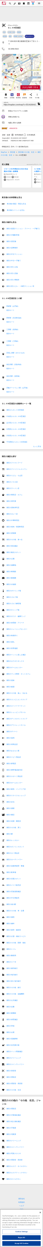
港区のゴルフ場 (12, 597)
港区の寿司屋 (11, 501)
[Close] (40, 1212)
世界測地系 (19, 135)
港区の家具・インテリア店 (16, 789)
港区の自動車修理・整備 (15, 866)
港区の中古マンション (14, 254)
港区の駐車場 (11, 872)
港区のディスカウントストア (16, 719)
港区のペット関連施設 (14, 1051)
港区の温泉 (10, 680)
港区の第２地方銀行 (13, 981)
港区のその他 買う (13, 827)
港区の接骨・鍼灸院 (13, 930)
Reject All (21, 1237)
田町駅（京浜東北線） (14, 318)
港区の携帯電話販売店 (14, 770)
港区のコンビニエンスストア (16, 699)
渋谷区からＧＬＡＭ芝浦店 (16, 435)
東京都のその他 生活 (26, 152)
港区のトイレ (11, 949)
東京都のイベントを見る (15, 210)
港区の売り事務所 (12, 280)
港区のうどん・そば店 (14, 475)
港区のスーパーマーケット (16, 706)
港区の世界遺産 (12, 648)
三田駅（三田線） (12, 341)
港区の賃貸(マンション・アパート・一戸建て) (23, 228)
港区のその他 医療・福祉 (16, 943)
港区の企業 (10, 1032)
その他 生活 (11, 32)
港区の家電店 (11, 763)
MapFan (4, 152)
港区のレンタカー (12, 840)
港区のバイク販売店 (13, 885)
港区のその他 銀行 (13, 987)
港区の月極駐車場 (12, 235)
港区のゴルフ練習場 (13, 603)
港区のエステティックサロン (16, 1173)
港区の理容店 (11, 1077)
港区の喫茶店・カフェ (14, 495)
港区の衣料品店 (12, 744)
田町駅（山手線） (18, 36)
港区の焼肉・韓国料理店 (15, 527)
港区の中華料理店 (12, 520)
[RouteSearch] (14, 3)
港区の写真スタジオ (13, 1153)
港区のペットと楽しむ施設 (16, 655)
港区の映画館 (11, 571)
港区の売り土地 (12, 267)
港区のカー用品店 (12, 853)
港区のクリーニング (13, 1058)
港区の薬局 (10, 738)
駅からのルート (30, 36)
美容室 (19, 32)
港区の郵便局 (11, 955)
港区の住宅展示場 (12, 1045)
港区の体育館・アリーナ (15, 623)
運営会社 (21, 1199)
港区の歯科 (10, 923)
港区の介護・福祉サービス (16, 936)
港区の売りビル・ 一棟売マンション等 (20, 286)
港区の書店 (10, 815)
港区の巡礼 (10, 642)
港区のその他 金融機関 (15, 994)
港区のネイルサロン (13, 1179)
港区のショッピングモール (16, 712)
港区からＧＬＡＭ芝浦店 (15, 410)
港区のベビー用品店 (13, 757)
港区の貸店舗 (11, 241)
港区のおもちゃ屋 (12, 751)
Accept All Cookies (21, 1243)
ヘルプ (21, 1206)
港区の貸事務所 (12, 248)
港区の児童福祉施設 (13, 1115)
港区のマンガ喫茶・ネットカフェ (18, 674)
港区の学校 (10, 1026)
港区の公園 (10, 559)
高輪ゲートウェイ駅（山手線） (17, 388)
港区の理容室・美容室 (14, 1083)
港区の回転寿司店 (12, 507)
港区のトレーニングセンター (16, 629)
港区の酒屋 (10, 808)
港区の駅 (9, 834)
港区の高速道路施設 (13, 891)
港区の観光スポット (13, 552)
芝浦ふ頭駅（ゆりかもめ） (16, 353)
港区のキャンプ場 (12, 610)
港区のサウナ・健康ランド (16, 616)
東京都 (5, 36)
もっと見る (37, 446)
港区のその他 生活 (13, 1090)
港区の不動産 (11, 1128)
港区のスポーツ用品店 (14, 776)
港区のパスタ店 (12, 482)
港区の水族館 (11, 584)
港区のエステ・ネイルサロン (16, 1166)
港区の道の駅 (11, 904)
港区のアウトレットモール (16, 725)
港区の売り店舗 (12, 273)
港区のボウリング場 (13, 591)
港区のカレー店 (12, 514)
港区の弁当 (10, 802)
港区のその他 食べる (14, 539)
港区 (10, 36)
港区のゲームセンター (14, 667)
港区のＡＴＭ (11, 962)
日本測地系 (31, 135)
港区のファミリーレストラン (16, 469)
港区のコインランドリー (15, 1064)
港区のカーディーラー (14, 859)
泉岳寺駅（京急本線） (14, 364)
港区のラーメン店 (12, 488)
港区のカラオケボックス (15, 661)
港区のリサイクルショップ (16, 795)
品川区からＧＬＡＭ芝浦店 (16, 423)
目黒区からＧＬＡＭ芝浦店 (16, 429)
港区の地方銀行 (12, 975)
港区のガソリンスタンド (15, 847)
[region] (21, 72)
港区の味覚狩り (12, 635)
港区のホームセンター (14, 783)
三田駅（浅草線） (12, 329)
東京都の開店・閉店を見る (16, 204)
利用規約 (21, 1202)
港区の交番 (10, 1007)
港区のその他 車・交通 (15, 911)
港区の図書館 (11, 1013)
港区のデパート (12, 731)
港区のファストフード (14, 463)
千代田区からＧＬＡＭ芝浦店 (16, 442)
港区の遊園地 (11, 565)
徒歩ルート (10, 310)
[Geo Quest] (33, 3)
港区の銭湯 (10, 687)
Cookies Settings (21, 1231)
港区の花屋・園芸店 (13, 821)
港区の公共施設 (12, 1000)
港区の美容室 (11, 1071)
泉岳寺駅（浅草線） (13, 376)
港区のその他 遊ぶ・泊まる (16, 693)
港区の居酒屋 (11, 533)
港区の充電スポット (13, 879)
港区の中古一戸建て (13, 260)
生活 (4, 32)
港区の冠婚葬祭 (12, 1039)
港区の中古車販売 (12, 898)
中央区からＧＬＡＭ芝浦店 (16, 416)
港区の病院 (10, 917)
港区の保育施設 (12, 1019)
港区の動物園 (11, 578)
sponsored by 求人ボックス (34, 164)
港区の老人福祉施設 (13, 1121)
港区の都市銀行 (12, 968)
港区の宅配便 (11, 1134)
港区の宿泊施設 (12, 546)
